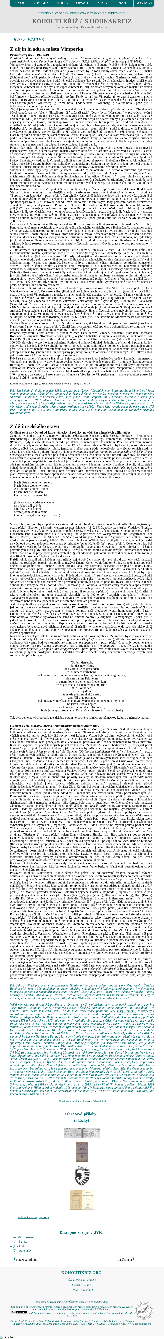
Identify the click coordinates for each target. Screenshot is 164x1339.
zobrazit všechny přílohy (33, 1217)
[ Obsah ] (77, 1285)
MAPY (103, 3)
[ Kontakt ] (87, 1290)
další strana (125, 1259)
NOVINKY (41, 3)
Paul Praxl (60, 409)
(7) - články (20, 1241)
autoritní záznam (23, 1237)
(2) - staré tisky (22, 1250)
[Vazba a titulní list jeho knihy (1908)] (82, 1200)
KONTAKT (144, 3)
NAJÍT (123, 3)
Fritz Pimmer (19, 409)
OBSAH (82, 3)
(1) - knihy (19, 1246)
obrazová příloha (26, 1259)
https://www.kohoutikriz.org (136, 1323)
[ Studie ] (92, 1280)
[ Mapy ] (87, 1285)
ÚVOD (20, 3)
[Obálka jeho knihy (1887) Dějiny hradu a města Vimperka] (82, 1152)
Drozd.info (89, 211)
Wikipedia (34, 936)
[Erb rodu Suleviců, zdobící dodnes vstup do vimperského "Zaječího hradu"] (82, 1176)
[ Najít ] (75, 1290)
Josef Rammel (126, 1011)
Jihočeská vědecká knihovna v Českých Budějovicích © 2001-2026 (72, 1301)
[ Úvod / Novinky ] (77, 1280)
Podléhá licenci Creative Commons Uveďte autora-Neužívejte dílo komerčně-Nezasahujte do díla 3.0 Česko (80, 1314)
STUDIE (61, 3)
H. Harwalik (28, 383)
